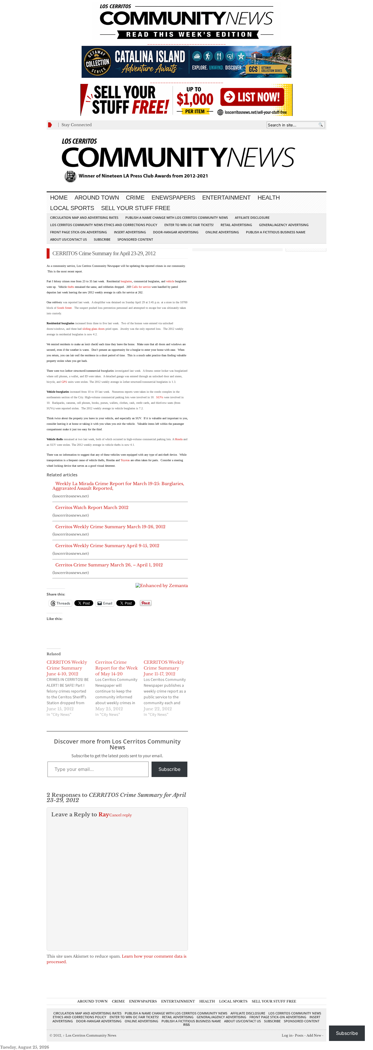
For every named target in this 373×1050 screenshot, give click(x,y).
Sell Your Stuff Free (135, 208)
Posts (299, 1035)
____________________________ (186, 81)
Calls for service (141, 286)
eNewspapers (173, 197)
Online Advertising (222, 232)
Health (269, 197)
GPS (64, 381)
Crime (135, 197)
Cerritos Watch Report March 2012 (92, 507)
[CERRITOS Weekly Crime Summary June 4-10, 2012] (71, 688)
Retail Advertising (236, 225)
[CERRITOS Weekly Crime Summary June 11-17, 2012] (168, 688)
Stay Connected (76, 124)
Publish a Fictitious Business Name (275, 232)
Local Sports (72, 208)
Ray (103, 814)
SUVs (159, 397)
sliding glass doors (93, 328)
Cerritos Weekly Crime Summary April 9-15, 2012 (107, 545)
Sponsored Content (135, 239)
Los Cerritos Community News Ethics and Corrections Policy (103, 225)
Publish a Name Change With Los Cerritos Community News (176, 217)
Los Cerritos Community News (89, 1035)
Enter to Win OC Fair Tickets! (189, 225)
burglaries (126, 281)
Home (59, 197)
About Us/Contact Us (68, 239)
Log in (287, 1035)
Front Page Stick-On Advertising (78, 232)
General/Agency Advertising (284, 225)
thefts (71, 286)
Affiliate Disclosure (252, 217)
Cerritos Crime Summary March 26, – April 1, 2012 (109, 565)
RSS (186, 1024)
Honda (178, 439)
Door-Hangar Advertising (175, 232)
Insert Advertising (130, 232)
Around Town (97, 197)
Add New (314, 1035)
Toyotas (125, 460)
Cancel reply (120, 815)
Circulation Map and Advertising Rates (84, 217)
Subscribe (102, 239)
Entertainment (226, 197)
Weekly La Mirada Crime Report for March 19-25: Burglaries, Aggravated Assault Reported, (118, 486)
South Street (64, 307)
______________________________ (186, 42)
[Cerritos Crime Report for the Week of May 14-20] (119, 688)
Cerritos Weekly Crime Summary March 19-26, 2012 (110, 526)
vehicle (170, 281)
